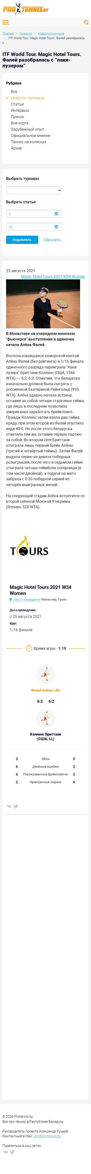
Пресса (17, 116)
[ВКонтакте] (9, 806)
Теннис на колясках (28, 142)
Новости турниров (27, 98)
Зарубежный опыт (27, 129)
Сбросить (52, 240)
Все (14, 91)
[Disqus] (45, 891)
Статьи (17, 104)
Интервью (20, 110)
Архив (16, 148)
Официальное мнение (30, 135)
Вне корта (20, 123)
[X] (16, 806)
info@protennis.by (47, 1136)
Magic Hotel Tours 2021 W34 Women (53, 276)
